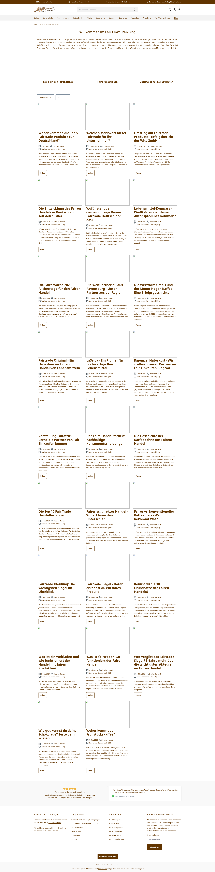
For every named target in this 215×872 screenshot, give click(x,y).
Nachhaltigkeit (114, 820)
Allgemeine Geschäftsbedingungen (84, 824)
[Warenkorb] (179, 9)
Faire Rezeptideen (116, 827)
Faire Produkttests (116, 831)
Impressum (75, 835)
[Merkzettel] (170, 9)
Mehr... (42, 173)
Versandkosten (102, 869)
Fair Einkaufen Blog (116, 839)
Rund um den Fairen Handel (50, 149)
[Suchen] (134, 9)
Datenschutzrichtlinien (155, 831)
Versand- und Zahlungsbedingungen (85, 820)
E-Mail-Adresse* (153, 835)
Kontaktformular (54, 822)
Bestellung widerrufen (107, 856)
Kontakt (74, 839)
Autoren (61, 97)
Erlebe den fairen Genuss (114, 865)
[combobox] (103, 9)
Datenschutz (76, 831)
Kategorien (44, 97)
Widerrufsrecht (77, 827)
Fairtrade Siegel (115, 835)
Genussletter (114, 824)
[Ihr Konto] (174, 9)
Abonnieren (154, 847)
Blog (63, 149)
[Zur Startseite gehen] (44, 9)
